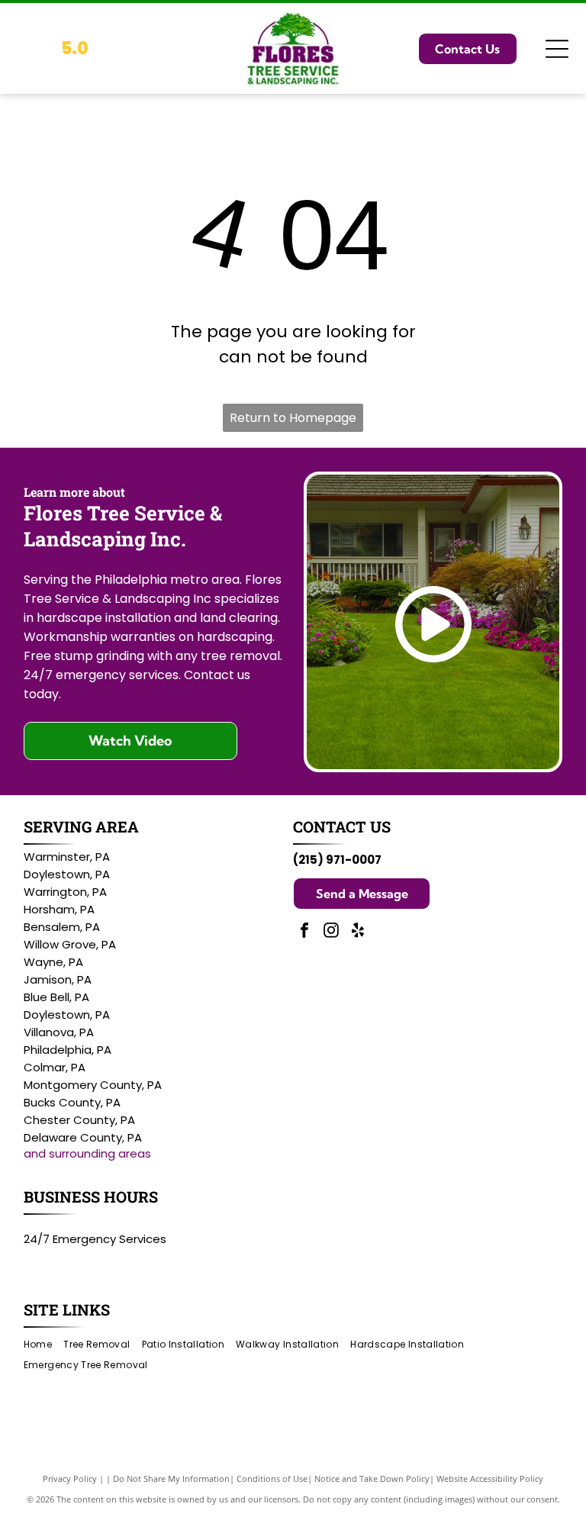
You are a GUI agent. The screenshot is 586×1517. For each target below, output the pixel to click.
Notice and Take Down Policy (372, 1478)
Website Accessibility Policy (489, 1478)
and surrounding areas (87, 1153)
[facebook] (304, 932)
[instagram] (331, 932)
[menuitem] (43, 1344)
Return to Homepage (293, 418)
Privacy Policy (70, 1478)
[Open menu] (557, 48)
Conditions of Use (272, 1478)
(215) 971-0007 (337, 860)
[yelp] (357, 932)
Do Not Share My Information (171, 1478)
